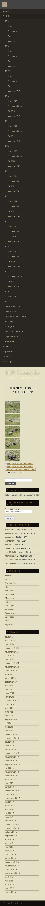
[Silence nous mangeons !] (23, 432)
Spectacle (9, 617)
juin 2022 (9, 712)
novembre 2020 (12, 738)
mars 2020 (9, 745)
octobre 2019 (11, 761)
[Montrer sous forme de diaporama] (20, 469)
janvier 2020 (10, 749)
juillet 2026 (10, 640)
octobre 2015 (11, 869)
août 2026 (9, 637)
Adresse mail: (12, 509)
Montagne (9, 594)
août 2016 (9, 839)
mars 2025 (9, 659)
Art (6, 579)
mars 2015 (9, 888)
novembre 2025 (12, 652)
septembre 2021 (12, 719)
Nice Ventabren (11, 559)
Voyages (9, 624)
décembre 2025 (12, 648)
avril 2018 (9, 787)
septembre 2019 (12, 764)
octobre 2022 (11, 704)
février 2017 (10, 821)
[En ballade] (23, 420)
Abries (8, 544)
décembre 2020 (12, 734)
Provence (9, 609)
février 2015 (10, 892)
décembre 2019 (12, 753)
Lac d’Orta (9, 552)
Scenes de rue (11, 613)
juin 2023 (9, 685)
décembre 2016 (12, 824)
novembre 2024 (12, 667)
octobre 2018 (11, 776)
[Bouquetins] (23, 407)
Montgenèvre (11, 556)
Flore (7, 587)
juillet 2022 (10, 708)
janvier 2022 (10, 715)
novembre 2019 (12, 757)
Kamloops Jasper (12, 529)
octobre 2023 (11, 682)
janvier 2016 (10, 858)
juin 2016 (9, 843)
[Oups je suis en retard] (23, 463)
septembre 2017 (12, 798)
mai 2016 (9, 847)
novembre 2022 (12, 700)
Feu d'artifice (10, 583)
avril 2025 (9, 655)
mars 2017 (9, 817)
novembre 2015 (12, 866)
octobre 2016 (11, 832)
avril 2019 (9, 768)
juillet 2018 (10, 779)
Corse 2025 (10, 548)
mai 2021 (9, 730)
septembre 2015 (12, 873)
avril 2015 (9, 884)
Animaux (8, 575)
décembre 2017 (12, 791)
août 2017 (9, 802)
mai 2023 (9, 689)
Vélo (7, 621)
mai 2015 (9, 881)
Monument (9, 598)
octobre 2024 (11, 670)
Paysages (9, 606)
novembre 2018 (12, 772)
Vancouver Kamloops (14, 533)
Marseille (9, 590)
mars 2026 (9, 644)
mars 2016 (9, 851)
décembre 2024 (12, 663)
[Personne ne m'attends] (23, 466)
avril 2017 (9, 813)
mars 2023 (9, 693)
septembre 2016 (12, 836)
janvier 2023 (10, 697)
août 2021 (9, 723)
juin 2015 (9, 877)
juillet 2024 (10, 674)
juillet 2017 (10, 806)
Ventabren (9, 541)
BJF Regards (23, 372)
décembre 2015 (12, 862)
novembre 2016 (12, 828)
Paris (7, 602)
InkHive (23, 903)
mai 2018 (9, 783)
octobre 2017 (11, 794)
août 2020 (9, 742)
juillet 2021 (10, 727)
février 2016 (10, 854)
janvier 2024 (10, 678)
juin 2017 (9, 809)
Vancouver (9, 537)
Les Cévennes (11, 563)
